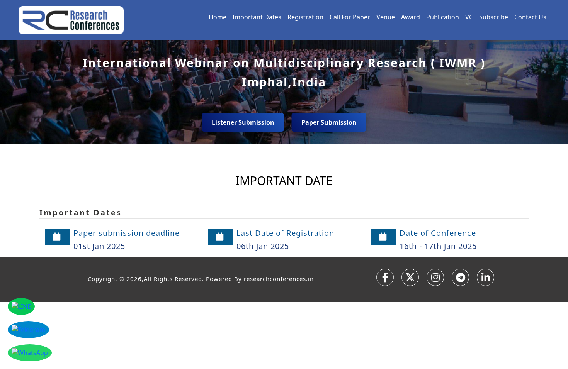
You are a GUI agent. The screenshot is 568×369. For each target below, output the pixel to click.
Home (217, 17)
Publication (442, 17)
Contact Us (530, 17)
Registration (305, 17)
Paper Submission (329, 122)
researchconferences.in (279, 279)
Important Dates (257, 17)
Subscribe (493, 17)
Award (410, 17)
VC (469, 17)
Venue (385, 17)
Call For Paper (350, 17)
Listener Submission (243, 122)
